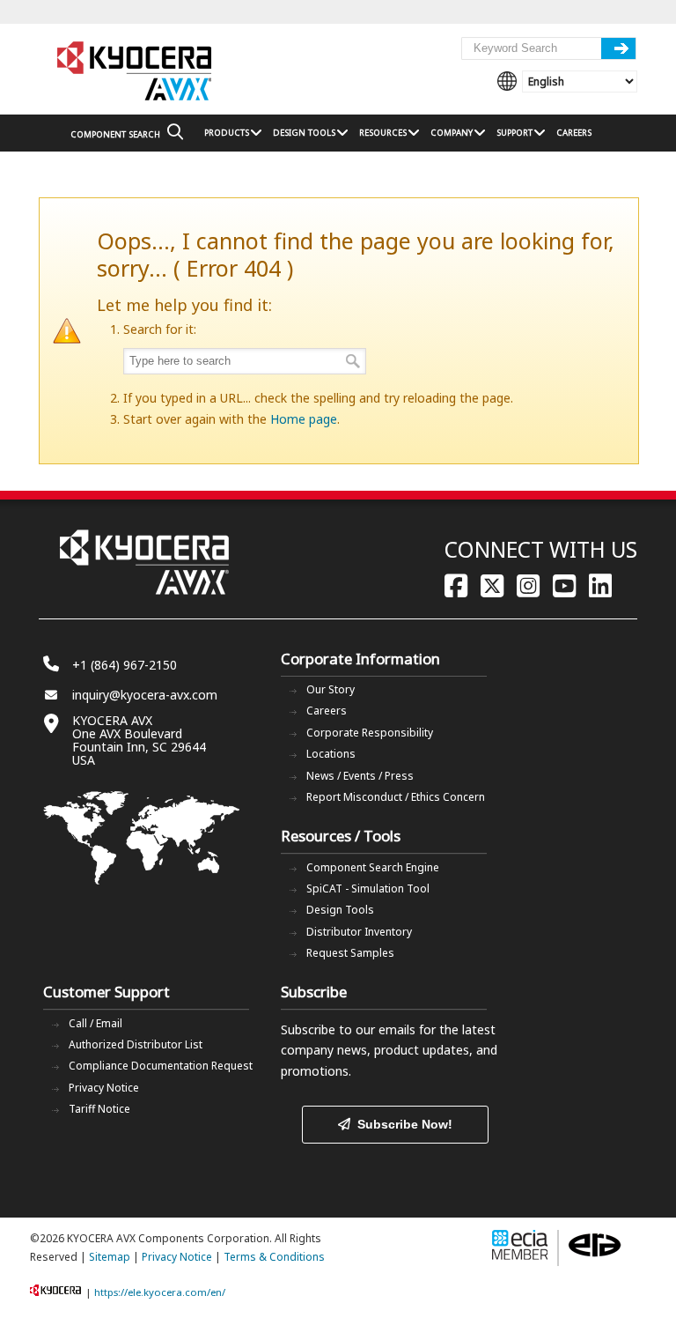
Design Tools (340, 909)
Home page (303, 419)
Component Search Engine (372, 867)
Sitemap (109, 1256)
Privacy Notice (104, 1087)
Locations (331, 753)
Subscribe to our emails (348, 1029)
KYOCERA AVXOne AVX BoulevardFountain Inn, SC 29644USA (139, 740)
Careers (326, 710)
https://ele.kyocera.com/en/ (159, 1292)
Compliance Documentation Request (161, 1065)
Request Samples (350, 952)
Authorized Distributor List (135, 1044)
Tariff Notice (99, 1108)
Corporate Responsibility (369, 732)
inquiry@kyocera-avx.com (144, 694)
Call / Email (95, 1023)
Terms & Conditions (274, 1256)
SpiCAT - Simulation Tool (368, 888)
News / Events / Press (360, 775)
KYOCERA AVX (135, 71)
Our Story (330, 689)
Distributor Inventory (359, 931)
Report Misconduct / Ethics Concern (395, 796)
